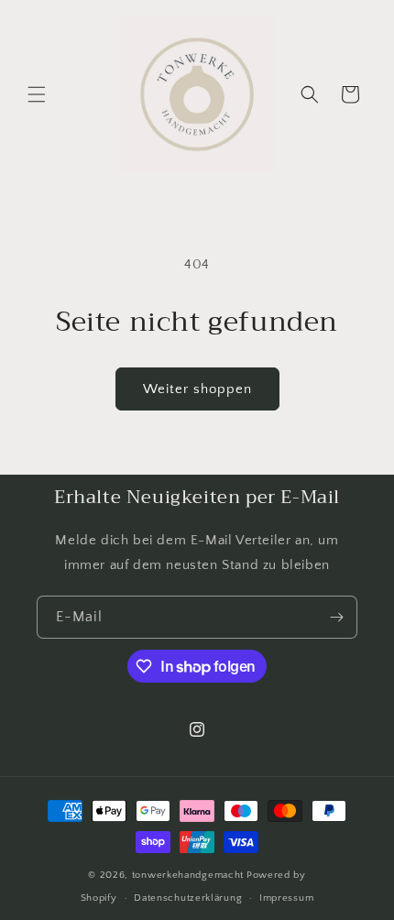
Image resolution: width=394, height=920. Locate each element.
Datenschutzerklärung (188, 898)
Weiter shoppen (197, 389)
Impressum (286, 898)
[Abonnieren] (336, 617)
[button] (36, 94)
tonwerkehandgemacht (188, 875)
